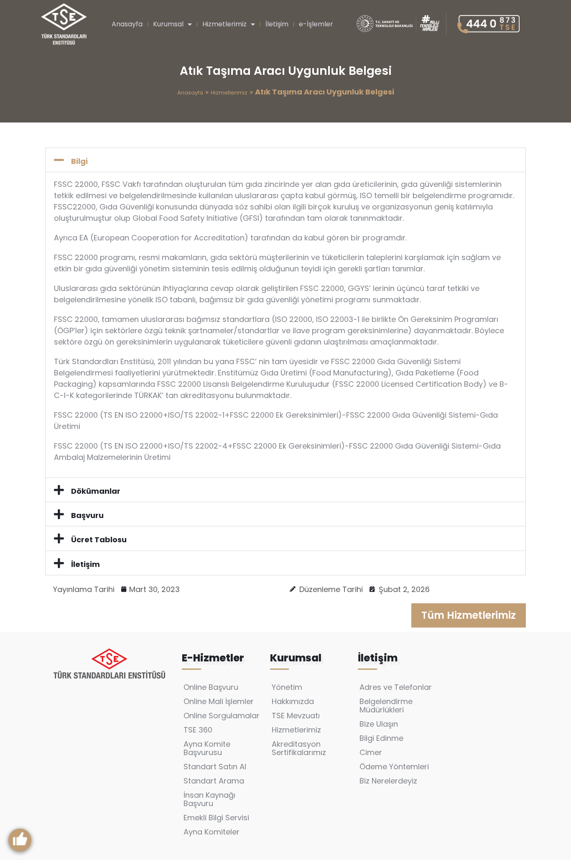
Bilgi (79, 161)
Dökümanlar (95, 491)
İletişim (276, 24)
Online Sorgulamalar (222, 715)
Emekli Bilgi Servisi (216, 817)
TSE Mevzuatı (296, 715)
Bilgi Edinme (381, 738)
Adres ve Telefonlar (395, 687)
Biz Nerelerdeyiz (388, 781)
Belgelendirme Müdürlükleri (386, 705)
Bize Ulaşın (378, 724)
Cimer (370, 752)
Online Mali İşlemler (219, 701)
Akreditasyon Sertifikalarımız (299, 748)
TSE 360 (198, 730)
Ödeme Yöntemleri (394, 766)
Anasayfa (127, 24)
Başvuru (87, 515)
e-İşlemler (316, 24)
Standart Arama (214, 781)
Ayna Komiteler (212, 832)
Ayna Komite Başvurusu (207, 748)
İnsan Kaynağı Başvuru (209, 799)
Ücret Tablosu (99, 539)
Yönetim (287, 687)
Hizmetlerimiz (224, 24)
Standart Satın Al (215, 766)
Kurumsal (168, 24)
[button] (285, 160)
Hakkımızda (293, 701)
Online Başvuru (211, 687)
